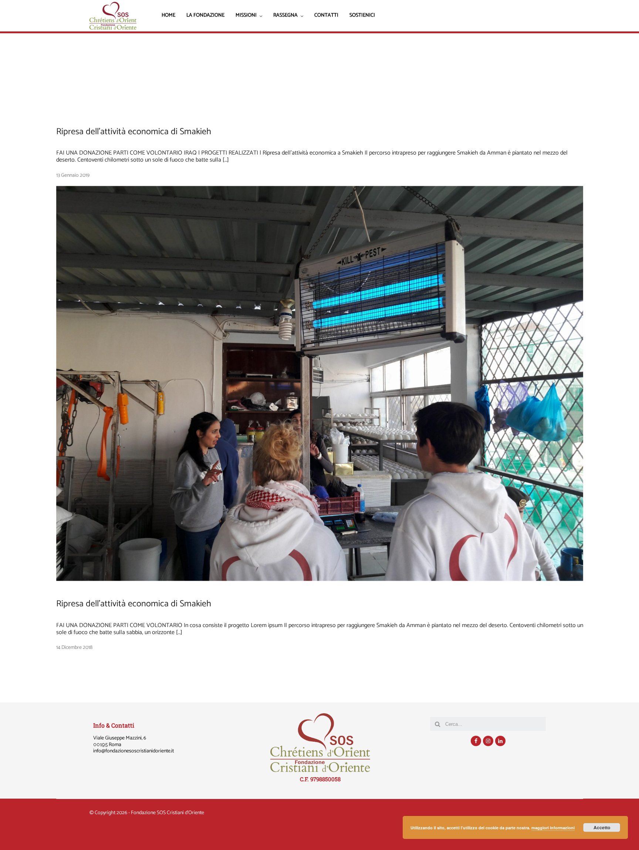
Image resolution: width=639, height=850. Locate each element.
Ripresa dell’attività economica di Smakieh (133, 132)
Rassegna (285, 16)
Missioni (246, 16)
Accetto (602, 827)
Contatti (326, 16)
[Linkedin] (500, 741)
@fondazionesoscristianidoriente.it (137, 751)
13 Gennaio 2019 (72, 175)
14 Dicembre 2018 (74, 647)
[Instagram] (488, 741)
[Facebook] (476, 741)
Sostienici (362, 16)
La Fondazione (205, 16)
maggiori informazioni (553, 827)
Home (168, 16)
